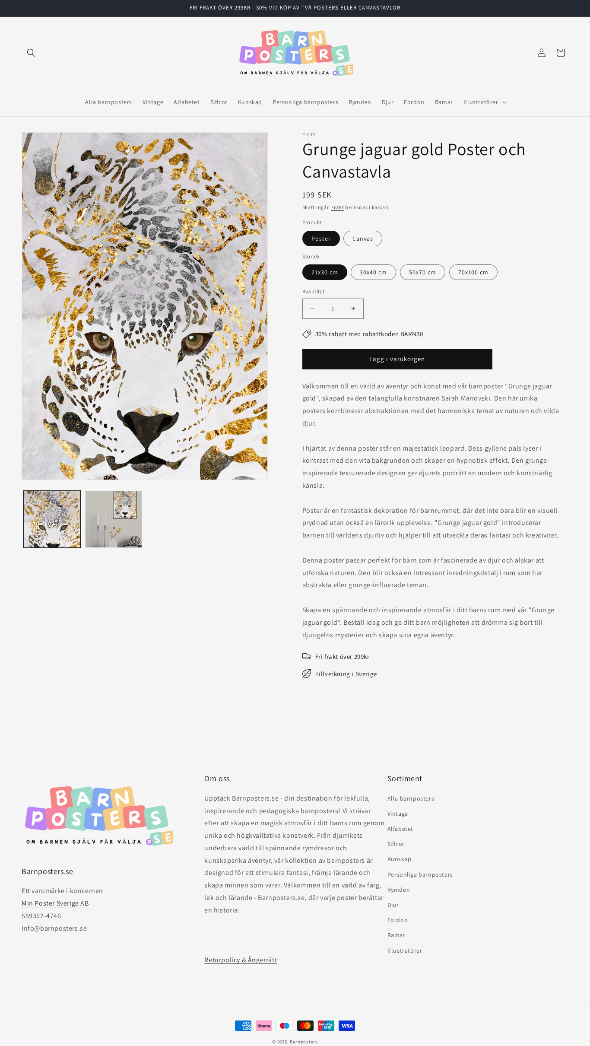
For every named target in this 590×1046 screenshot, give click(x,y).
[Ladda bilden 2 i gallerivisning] (113, 519)
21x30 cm (324, 272)
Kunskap (399, 859)
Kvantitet (313, 291)
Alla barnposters (411, 798)
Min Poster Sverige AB (55, 903)
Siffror (396, 844)
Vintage (397, 813)
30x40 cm (373, 272)
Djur (393, 905)
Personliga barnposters (420, 874)
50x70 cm (422, 272)
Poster (321, 238)
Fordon (397, 920)
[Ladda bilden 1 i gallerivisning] (52, 519)
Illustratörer (404, 950)
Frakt (337, 207)
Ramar (396, 935)
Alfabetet (400, 829)
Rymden (398, 889)
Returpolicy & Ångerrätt (240, 959)
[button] (31, 52)
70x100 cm (473, 272)
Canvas (362, 238)
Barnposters (304, 1042)
